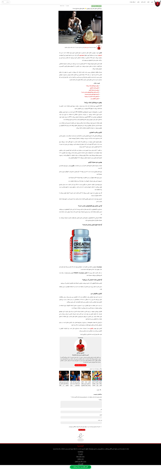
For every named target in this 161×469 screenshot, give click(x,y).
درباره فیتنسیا (80, 451)
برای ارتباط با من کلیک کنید (80, 365)
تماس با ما (80, 454)
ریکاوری (91, 328)
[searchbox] (6, 2)
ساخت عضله (62, 5)
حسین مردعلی (86, 47)
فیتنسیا (67, 5)
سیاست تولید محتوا (80, 456)
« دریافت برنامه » (133, 2)
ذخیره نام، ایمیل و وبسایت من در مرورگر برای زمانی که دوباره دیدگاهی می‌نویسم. (84, 427)
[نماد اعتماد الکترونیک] (80, 441)
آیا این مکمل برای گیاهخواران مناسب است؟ (90, 92)
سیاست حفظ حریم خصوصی (80, 461)
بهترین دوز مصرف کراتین (94, 90)
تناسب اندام (143, 2)
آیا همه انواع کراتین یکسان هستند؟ (92, 94)
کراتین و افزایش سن (95, 98)
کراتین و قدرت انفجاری (94, 88)
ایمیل (101, 415)
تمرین (152, 2)
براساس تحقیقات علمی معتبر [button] (96, 6)
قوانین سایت (80, 464)
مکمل (138, 2)
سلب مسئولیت (80, 459)
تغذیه (148, 2)
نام (101, 409)
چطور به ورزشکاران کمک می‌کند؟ (92, 86)
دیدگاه (100, 400)
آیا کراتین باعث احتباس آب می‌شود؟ (92, 96)
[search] (3, 2)
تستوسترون (82, 55)
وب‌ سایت (100, 420)
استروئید (100, 55)
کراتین (98, 390)
